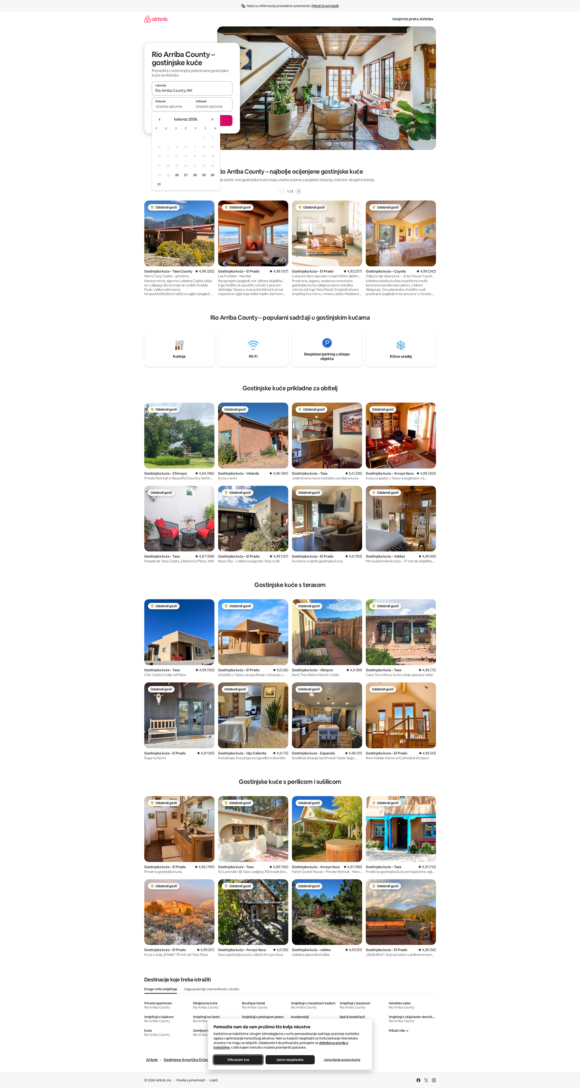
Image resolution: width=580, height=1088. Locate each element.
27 (186, 175)
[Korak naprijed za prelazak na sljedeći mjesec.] (212, 119)
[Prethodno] (281, 191)
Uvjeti (213, 1080)
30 (212, 175)
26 (177, 175)
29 (204, 175)
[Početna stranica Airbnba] (156, 19)
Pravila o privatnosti (190, 1080)
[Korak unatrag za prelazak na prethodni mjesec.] (159, 119)
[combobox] (192, 90)
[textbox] (171, 106)
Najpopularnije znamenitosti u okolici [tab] (211, 989)
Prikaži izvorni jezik (325, 6)
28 (195, 175)
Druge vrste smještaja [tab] (160, 989)
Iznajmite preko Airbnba (412, 19)
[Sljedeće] (298, 191)
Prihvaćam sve (238, 1060)
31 (159, 184)
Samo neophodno (290, 1060)
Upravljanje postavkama (342, 1060)
